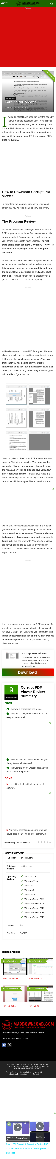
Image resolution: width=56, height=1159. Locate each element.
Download (27, 672)
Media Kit (38, 1072)
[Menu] (3, 3)
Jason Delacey (10, 107)
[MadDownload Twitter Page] (9, 1045)
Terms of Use (11, 1072)
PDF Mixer (34, 1006)
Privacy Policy (25, 1072)
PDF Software (40, 74)
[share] (25, 1123)
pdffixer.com (26, 866)
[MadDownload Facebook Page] (4, 1045)
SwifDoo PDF (35, 978)
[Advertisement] (28, 38)
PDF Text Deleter (11, 978)
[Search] (52, 3)
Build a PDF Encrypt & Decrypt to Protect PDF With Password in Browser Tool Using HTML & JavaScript (18, 1124)
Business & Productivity (21, 74)
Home (6, 74)
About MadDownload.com (18, 1074)
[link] (9, 1124)
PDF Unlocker (9, 1006)
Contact (36, 1074)
